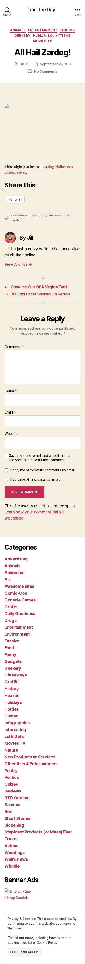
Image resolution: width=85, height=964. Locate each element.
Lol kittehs (59, 36)
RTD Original (17, 797)
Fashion (67, 30)
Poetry (11, 770)
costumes (19, 215)
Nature (11, 750)
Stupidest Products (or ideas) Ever (38, 832)
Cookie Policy (46, 942)
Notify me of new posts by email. (35, 479)
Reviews (13, 791)
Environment (17, 634)
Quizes (11, 784)
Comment (14, 347)
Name (11, 391)
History (12, 688)
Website (11, 434)
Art (8, 579)
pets (65, 215)
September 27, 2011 (55, 64)
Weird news (16, 859)
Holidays (13, 702)
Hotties (12, 709)
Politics (12, 777)
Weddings (15, 852)
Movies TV (42, 41)
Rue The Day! (42, 9)
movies (55, 215)
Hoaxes (12, 695)
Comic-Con (16, 593)
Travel (11, 838)
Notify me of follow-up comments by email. (42, 470)
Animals (18, 30)
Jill (27, 64)
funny (42, 215)
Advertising (16, 559)
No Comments (45, 71)
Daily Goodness (20, 613)
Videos (11, 845)
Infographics (17, 722)
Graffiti (12, 681)
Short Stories (17, 818)
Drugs (11, 620)
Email (10, 412)
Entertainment (43, 30)
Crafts (11, 606)
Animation (15, 572)
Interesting (15, 729)
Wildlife (12, 866)
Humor (39, 36)
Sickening (14, 825)
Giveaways (16, 675)
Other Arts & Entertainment (31, 763)
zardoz (16, 220)
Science (12, 804)
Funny (10, 654)
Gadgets (13, 661)
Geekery (22, 36)
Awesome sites (19, 586)
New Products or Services (30, 757)
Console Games (20, 600)
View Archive (18, 264)
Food (9, 647)
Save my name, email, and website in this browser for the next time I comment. (40, 458)
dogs (32, 215)
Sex (8, 811)
